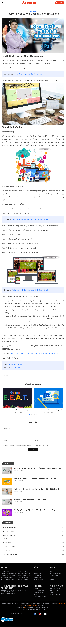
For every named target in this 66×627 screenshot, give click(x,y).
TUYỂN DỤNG (33, 550)
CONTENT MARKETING (33, 527)
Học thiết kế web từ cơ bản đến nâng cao (28, 74)
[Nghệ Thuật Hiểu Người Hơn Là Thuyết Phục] (7, 502)
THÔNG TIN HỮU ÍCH (33, 547)
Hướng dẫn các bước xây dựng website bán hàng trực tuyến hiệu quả (34, 353)
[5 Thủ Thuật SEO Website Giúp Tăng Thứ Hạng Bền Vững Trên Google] (48, 398)
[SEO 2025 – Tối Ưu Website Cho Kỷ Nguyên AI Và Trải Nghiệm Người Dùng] (17, 398)
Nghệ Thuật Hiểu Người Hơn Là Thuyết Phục (30, 499)
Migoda (26, 607)
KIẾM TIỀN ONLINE (33, 531)
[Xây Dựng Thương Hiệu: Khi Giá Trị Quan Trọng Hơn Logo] (7, 512)
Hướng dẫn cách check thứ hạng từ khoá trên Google (30, 290)
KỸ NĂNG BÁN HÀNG (33, 539)
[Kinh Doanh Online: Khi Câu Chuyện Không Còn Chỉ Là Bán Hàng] (7, 491)
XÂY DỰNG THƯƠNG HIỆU (33, 554)
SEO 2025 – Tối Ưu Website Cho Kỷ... (17, 410)
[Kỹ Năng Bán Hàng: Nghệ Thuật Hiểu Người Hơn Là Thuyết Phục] (7, 470)
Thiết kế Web (6, 375)
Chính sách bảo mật (31, 605)
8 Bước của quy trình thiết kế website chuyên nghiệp (30, 219)
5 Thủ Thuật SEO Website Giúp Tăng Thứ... (48, 410)
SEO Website (15, 367)
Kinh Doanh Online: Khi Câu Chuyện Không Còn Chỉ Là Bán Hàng (37, 489)
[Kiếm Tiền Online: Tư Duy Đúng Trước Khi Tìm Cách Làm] (7, 481)
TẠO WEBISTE (59, 2)
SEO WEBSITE (33, 11)
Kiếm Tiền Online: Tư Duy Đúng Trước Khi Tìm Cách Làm (35, 478)
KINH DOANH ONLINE (33, 535)
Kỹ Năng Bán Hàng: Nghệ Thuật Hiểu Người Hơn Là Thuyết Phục (37, 468)
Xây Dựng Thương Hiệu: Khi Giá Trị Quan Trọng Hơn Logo (35, 510)
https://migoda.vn (15, 364)
